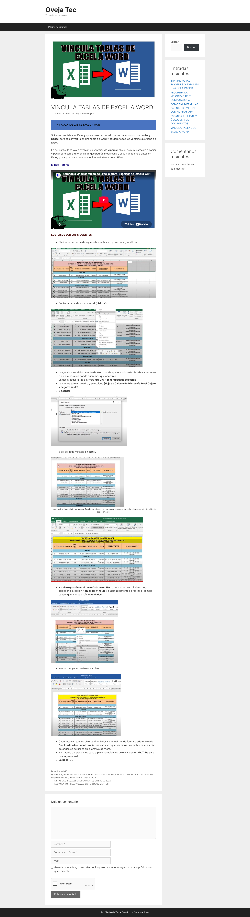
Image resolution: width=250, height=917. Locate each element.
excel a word (86, 774)
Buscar (175, 41)
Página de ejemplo (57, 27)
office (57, 771)
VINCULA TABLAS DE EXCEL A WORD (134, 774)
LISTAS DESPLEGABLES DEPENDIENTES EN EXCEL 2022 (82, 780)
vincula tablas (107, 774)
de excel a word (71, 774)
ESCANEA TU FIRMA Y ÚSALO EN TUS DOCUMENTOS (81, 784)
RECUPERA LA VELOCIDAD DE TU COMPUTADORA (182, 96)
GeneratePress (141, 912)
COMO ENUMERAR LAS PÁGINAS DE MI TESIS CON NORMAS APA (184, 108)
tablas (97, 774)
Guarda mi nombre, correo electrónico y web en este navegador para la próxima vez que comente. (103, 869)
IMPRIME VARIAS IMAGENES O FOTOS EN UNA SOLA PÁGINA (185, 84)
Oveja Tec (60, 10)
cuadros (58, 774)
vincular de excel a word (63, 777)
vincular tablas (83, 777)
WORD (64, 771)
